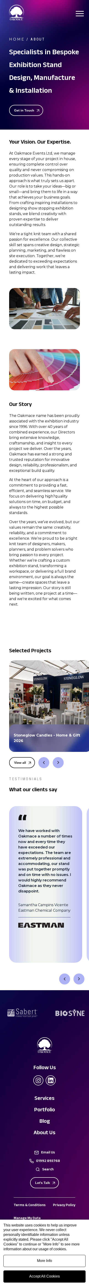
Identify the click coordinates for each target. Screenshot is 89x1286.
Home (17, 39)
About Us (44, 1133)
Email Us (48, 1153)
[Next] (58, 762)
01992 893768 (48, 1161)
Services (44, 1099)
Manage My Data (27, 1218)
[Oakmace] (16, 19)
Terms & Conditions (30, 1205)
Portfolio (44, 1110)
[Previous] (43, 762)
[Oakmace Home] (44, 1046)
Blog (44, 1122)
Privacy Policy (64, 1205)
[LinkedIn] (51, 1080)
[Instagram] (38, 1080)
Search (48, 1170)
